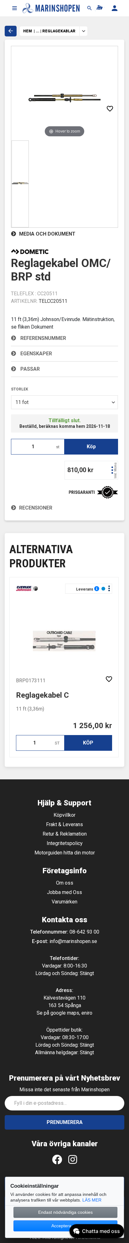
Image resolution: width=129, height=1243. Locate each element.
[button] (14, 8)
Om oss (64, 883)
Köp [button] (91, 447)
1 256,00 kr (92, 725)
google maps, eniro (71, 1013)
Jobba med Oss (64, 892)
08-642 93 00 (84, 932)
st (57, 446)
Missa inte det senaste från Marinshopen (64, 1090)
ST (57, 743)
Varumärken (64, 902)
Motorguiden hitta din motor (64, 853)
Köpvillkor (64, 815)
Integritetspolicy (65, 843)
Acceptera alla (65, 1225)
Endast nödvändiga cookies (65, 1212)
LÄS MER (91, 1199)
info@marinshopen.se (73, 941)
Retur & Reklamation (65, 834)
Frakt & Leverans (64, 824)
